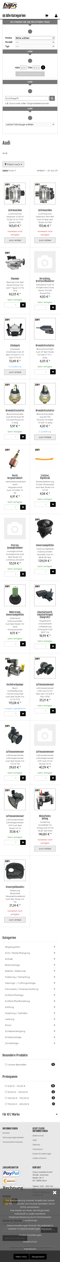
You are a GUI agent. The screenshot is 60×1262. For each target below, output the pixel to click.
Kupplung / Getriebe (16, 1013)
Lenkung (9, 1019)
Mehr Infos (21, 1256)
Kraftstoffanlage (14, 995)
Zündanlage (11, 1043)
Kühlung (9, 1007)
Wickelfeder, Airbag (45, 817)
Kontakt (6, 1133)
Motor (8, 1025)
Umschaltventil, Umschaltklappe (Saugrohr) (45, 615)
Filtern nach (13, 164)
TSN (30, 67)
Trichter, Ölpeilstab (45, 476)
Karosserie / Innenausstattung (21, 989)
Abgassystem (12, 946)
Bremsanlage (12, 964)
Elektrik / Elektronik (15, 970)
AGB (34, 1140)
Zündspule (15, 345)
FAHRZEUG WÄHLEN (30, 73)
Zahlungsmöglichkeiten (13, 1137)
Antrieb (9, 958)
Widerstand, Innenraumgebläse (15, 613)
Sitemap (36, 1144)
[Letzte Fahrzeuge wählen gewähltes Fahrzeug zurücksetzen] (30, 124)
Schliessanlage (13, 1037)
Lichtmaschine (15, 210)
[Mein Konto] (56, 15)
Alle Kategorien (15, 16)
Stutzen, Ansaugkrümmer (15, 546)
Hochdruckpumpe (14, 684)
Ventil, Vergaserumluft (14, 476)
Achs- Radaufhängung (17, 952)
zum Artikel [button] (15, 240)
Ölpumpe (15, 278)
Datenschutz (30, 1241)
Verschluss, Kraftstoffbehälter (45, 280)
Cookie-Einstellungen (30, 1234)
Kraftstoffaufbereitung (17, 1001)
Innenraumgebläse (45, 545)
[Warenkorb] (46, 15)
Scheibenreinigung (15, 1031)
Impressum (30, 1248)
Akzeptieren (38, 1256)
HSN (17, 67)
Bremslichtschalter (45, 345)
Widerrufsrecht (39, 1158)
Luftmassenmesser (45, 684)
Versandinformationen (12, 1142)
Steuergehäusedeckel (16, 887)
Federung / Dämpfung (17, 976)
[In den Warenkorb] (23, 304)
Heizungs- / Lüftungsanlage (20, 982)
